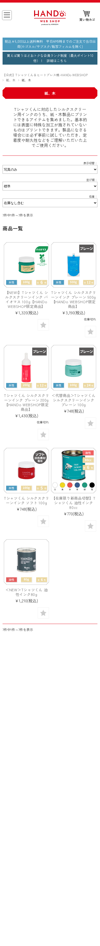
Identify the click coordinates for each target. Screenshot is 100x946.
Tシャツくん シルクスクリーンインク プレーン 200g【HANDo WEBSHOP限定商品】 (26, 402)
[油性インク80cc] (73, 470)
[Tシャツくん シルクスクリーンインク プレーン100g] (73, 367)
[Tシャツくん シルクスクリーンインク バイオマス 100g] (26, 264)
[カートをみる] (87, 16)
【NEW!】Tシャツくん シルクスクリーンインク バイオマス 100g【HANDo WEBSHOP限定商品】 (26, 299)
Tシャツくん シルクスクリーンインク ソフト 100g (26, 500)
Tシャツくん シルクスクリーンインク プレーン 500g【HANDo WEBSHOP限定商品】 (73, 299)
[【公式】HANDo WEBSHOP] (50, 23)
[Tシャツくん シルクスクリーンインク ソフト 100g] (26, 470)
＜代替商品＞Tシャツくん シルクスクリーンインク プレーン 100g (74, 400)
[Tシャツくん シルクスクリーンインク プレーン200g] (26, 367)
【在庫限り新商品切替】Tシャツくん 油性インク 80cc (74, 502)
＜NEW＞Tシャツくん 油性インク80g (26, 592)
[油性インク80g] (26, 562)
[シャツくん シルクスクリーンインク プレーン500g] (73, 264)
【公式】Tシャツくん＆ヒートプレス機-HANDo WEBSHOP (45, 75)
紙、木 (11, 80)
